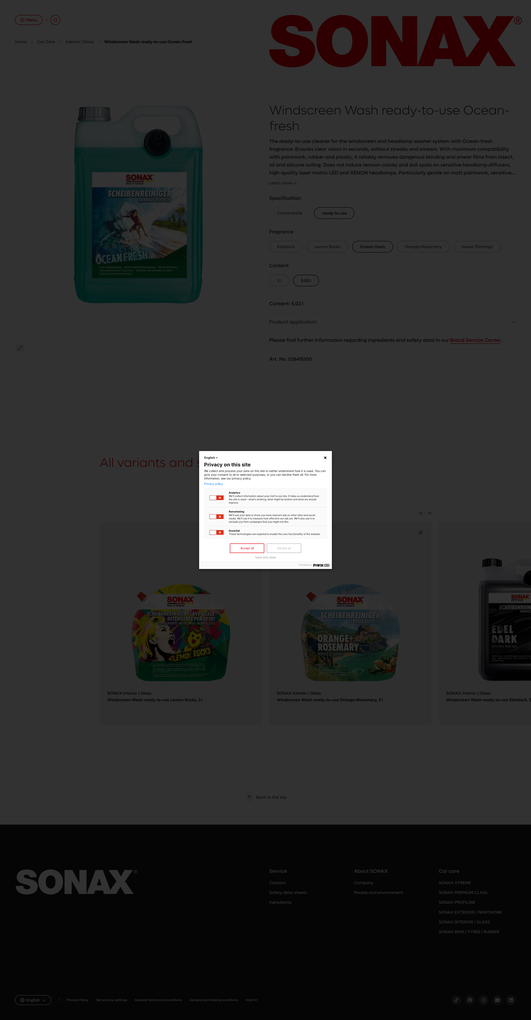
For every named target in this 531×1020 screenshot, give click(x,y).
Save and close (265, 557)
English (209, 457)
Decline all (284, 548)
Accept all (247, 548)
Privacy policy (213, 484)
